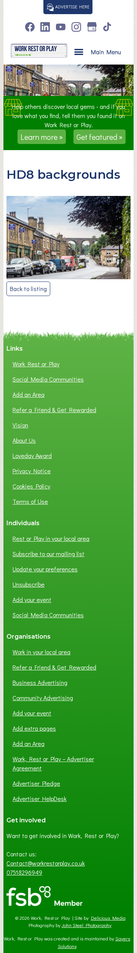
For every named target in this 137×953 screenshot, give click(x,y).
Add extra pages (34, 728)
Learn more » (42, 137)
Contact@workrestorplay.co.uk (45, 863)
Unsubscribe (29, 584)
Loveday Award (32, 455)
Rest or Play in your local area (51, 538)
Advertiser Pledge (36, 783)
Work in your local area (41, 652)
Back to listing (28, 289)
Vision (20, 425)
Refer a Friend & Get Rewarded (54, 410)
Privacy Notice (32, 471)
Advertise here (71, 6)
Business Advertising (40, 682)
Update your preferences (45, 569)
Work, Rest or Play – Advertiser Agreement (53, 763)
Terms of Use (30, 501)
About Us (24, 440)
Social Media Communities (48, 379)
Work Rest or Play (36, 364)
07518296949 (24, 872)
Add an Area (29, 394)
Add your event (32, 599)
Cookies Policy (31, 486)
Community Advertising (43, 698)
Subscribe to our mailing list (48, 554)
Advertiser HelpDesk (40, 798)
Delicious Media (108, 918)
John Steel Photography (87, 925)
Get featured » (99, 137)
